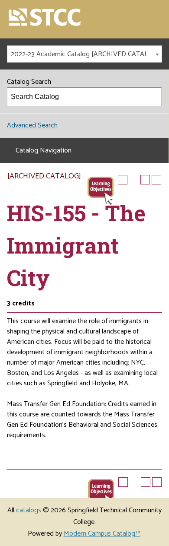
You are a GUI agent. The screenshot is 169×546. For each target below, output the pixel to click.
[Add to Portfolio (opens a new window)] (122, 179)
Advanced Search (32, 125)
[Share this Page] (134, 179)
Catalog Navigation (44, 150)
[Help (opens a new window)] (156, 179)
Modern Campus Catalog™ (102, 534)
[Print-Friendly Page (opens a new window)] (145, 179)
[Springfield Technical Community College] (45, 18)
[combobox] (84, 54)
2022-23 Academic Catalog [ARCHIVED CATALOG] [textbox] (85, 54)
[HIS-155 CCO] (100, 190)
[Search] (152, 96)
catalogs (28, 510)
